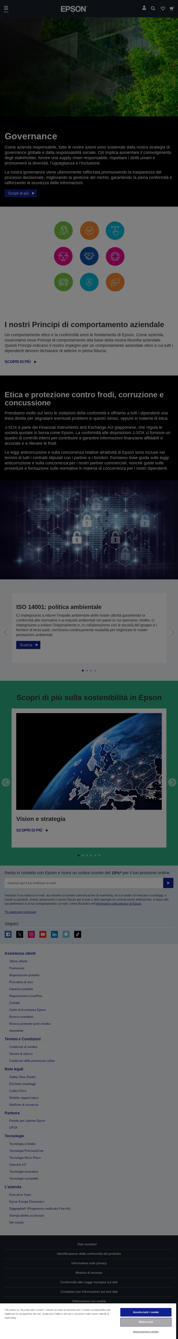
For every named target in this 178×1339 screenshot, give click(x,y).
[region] (88, 1321)
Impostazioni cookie (146, 1331)
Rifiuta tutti (146, 1321)
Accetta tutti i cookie (146, 1312)
